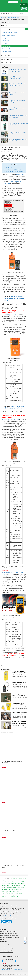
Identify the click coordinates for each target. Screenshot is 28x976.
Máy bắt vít (21, 883)
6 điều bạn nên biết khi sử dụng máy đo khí (19, 683)
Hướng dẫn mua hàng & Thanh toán (8, 933)
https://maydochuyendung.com (12, 915)
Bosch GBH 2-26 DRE (13, 897)
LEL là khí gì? (9, 167)
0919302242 (19, 969)
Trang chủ (2, 17)
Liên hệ (2, 939)
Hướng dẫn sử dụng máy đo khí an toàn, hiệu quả (14, 407)
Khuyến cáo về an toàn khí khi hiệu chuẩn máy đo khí (19, 671)
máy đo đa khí (20, 174)
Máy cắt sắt (21, 887)
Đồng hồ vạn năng (10, 893)
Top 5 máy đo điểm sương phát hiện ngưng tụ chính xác (17, 132)
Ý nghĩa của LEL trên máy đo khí (13, 169)
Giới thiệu (21, 13)
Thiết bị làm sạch (6, 38)
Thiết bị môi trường (14, 17)
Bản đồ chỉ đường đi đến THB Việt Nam (9, 937)
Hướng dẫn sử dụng (6, 55)
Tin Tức (8, 17)
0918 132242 (24, 8)
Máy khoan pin (13, 878)
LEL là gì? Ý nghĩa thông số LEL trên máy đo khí (13, 182)
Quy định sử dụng (4, 944)
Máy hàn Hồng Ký (5, 889)
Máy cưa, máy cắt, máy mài (8, 35)
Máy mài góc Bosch (15, 885)
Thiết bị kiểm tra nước (7, 51)
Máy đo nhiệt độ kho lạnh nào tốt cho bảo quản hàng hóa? (18, 139)
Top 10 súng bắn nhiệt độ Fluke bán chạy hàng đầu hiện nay (17, 84)
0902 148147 (24, 10)
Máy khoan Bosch (11, 880)
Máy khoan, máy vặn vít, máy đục (10, 32)
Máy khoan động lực (11, 883)
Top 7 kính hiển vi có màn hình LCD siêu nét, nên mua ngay (17, 70)
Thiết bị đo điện (5, 40)
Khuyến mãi (4, 25)
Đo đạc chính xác (6, 49)
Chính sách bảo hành (5, 946)
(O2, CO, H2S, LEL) (13, 420)
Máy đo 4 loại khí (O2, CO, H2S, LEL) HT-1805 (13, 573)
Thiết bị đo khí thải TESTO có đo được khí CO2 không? (19, 722)
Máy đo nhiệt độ (15, 895)
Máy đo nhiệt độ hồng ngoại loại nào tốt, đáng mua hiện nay (17, 77)
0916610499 (7, 961)
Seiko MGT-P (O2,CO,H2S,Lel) (10, 315)
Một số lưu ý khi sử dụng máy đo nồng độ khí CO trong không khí (18, 694)
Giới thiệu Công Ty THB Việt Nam (8, 931)
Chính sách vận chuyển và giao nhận (9, 935)
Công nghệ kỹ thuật (6, 63)
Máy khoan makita (9, 882)
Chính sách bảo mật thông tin (7, 948)
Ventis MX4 (5, 420)
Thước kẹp (7, 895)
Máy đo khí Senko (10, 891)
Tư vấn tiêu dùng (5, 29)
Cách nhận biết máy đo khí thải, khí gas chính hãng (19, 703)
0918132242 (7, 969)
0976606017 (19, 961)
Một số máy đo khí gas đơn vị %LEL (14, 171)
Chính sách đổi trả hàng (6, 950)
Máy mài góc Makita (11, 887)
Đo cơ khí (4, 43)
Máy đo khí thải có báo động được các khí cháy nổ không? (14, 298)
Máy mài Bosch (5, 885)
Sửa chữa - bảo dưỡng (7, 59)
